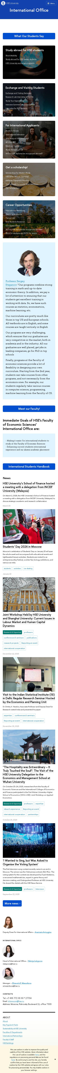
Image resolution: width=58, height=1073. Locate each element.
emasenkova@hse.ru (11, 986)
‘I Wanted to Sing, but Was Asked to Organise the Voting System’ (25, 862)
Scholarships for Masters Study (18, 172)
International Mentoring (15, 210)
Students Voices (12, 130)
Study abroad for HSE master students (21, 59)
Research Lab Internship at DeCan (20, 97)
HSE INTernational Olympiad (17, 176)
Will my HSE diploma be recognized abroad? (24, 153)
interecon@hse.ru (16, 1001)
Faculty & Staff (8, 1039)
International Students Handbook (29, 466)
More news (11, 903)
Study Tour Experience (15, 100)
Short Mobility (11, 55)
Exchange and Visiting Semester (19, 93)
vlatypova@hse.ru (10, 964)
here (37, 1055)
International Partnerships (12, 1036)
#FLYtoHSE (10, 142)
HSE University (12, 3)
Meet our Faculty (12, 146)
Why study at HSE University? (17, 138)
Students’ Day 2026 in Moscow (22, 546)
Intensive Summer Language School (20, 104)
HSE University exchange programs (20, 63)
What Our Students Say (29, 36)
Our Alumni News (13, 225)
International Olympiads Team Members (22, 184)
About (6, 1017)
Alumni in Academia (14, 214)
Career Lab (10, 218)
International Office (29, 10)
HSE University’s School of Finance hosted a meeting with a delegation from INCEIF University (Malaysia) (29, 487)
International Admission (15, 134)
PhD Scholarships (12, 188)
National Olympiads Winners (17, 180)
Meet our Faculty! (29, 409)
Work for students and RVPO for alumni (21, 233)
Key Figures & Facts (10, 1025)
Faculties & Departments (12, 1032)
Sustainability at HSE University (15, 1028)
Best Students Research (15, 221)
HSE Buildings (8, 1043)
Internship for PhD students (16, 108)
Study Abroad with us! (14, 149)
